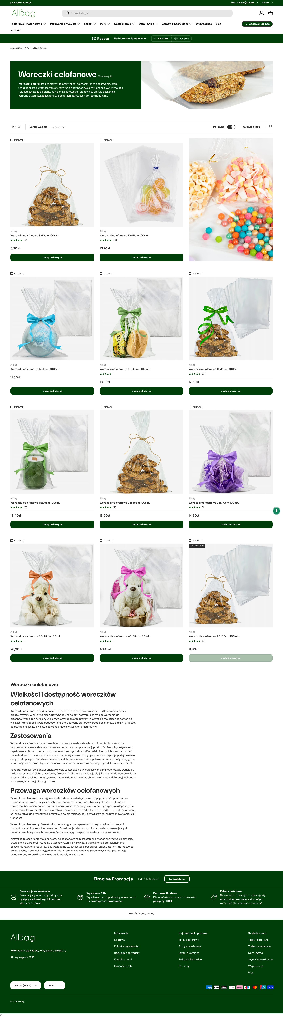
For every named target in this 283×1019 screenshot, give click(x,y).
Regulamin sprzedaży (127, 953)
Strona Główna (17, 48)
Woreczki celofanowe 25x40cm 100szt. (214, 502)
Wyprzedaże (204, 24)
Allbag (21, 1001)
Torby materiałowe (190, 946)
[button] (276, 511)
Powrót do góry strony (141, 913)
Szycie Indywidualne (260, 959)
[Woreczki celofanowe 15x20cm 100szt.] (231, 318)
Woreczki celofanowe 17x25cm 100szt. (35, 502)
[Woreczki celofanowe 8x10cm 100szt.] (52, 185)
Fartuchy (184, 966)
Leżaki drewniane (189, 953)
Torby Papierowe (258, 939)
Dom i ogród (146, 24)
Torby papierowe (189, 939)
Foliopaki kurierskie (190, 959)
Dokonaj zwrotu (123, 966)
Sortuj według (38, 127)
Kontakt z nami (123, 959)
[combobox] (147, 13)
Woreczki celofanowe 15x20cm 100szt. (213, 369)
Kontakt (15, 30)
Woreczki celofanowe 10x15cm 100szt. (124, 235)
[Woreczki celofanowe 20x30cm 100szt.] (231, 585)
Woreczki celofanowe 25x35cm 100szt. (125, 502)
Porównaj (219, 127)
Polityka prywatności (126, 946)
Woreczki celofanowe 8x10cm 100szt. (34, 235)
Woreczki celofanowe (37, 48)
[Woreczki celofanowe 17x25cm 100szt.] (52, 452)
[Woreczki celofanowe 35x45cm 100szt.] (52, 585)
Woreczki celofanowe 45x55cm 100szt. (125, 636)
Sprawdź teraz (177, 878)
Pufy (103, 24)
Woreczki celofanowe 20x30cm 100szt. (214, 636)
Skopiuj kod (183, 38)
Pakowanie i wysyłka (63, 24)
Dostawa (119, 939)
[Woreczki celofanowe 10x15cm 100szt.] (141, 185)
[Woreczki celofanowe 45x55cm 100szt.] (141, 585)
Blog (218, 24)
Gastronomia (122, 24)
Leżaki (88, 24)
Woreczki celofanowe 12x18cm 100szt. (34, 369)
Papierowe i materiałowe (26, 24)
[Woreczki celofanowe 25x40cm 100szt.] (231, 452)
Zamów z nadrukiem (175, 24)
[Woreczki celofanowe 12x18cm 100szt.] (52, 318)
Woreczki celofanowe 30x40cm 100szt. (125, 369)
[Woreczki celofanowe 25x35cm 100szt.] (141, 452)
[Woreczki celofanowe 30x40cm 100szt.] (141, 318)
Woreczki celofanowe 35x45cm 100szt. (35, 636)
